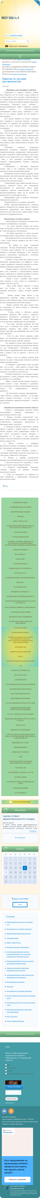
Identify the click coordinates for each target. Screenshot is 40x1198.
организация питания (20, 537)
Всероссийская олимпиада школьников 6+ (20, 607)
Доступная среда (20, 675)
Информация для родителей (20, 652)
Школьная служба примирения (20, 617)
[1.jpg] (5, 486)
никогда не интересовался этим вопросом (20, 1074)
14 (25, 868)
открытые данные (20, 628)
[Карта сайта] (6, 35)
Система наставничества (20, 670)
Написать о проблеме (17, 1179)
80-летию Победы (20, 777)
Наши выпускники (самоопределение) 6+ (20, 578)
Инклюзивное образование (20, 698)
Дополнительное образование (20, 689)
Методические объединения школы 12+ (20, 596)
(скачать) (19, 59)
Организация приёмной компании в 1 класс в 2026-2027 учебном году (20, 526)
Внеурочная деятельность (20, 694)
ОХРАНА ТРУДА (20, 725)
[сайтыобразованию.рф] (37, 3)
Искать (28, 41)
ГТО (20, 666)
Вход (20, 904)
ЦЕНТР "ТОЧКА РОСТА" (14, 943)
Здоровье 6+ (20, 582)
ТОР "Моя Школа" (20, 793)
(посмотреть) (26, 59)
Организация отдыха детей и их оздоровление (20, 622)
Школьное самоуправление (20, 730)
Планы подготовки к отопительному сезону (20, 782)
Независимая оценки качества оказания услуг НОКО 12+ (21, 602)
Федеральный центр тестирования (16, 982)
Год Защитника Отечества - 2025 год (20, 772)
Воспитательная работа (20, 632)
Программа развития (20, 788)
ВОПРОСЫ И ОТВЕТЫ (20, 532)
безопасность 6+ (20, 573)
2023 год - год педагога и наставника (20, 714)
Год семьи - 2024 (20, 768)
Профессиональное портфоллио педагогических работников (20, 762)
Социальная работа (20, 564)
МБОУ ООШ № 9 (10, 18)
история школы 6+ (20, 587)
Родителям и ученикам (20, 752)
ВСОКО (20, 656)
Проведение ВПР (20, 647)
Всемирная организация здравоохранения (18, 947)
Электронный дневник (22, 802)
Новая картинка (14, 1087)
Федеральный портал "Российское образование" (19, 929)
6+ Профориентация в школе (20, 612)
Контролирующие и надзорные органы (21, 661)
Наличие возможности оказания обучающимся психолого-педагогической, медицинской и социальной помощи (20, 639)
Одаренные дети (20, 680)
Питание (20, 516)
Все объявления (20, 837)
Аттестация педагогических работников (20, 684)
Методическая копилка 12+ (20, 592)
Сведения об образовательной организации (20, 51)
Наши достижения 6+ (20, 550)
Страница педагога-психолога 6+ (20, 568)
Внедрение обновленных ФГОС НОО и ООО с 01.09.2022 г (20, 719)
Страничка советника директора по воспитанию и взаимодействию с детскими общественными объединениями (20, 543)
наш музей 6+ (20, 559)
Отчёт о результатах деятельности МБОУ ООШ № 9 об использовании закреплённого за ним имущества (20, 736)
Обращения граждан (20, 502)
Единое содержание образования (15, 1021)
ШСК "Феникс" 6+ (20, 554)
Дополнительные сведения (20, 512)
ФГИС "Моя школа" (12, 1016)
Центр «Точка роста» (20, 521)
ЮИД (20, 756)
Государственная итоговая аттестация (20, 703)
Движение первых (20, 747)
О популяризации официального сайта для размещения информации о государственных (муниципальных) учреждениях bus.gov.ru (19, 954)
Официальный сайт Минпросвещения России (19, 933)
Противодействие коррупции (20, 507)
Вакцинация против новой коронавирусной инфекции (20, 708)
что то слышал (11, 1068)
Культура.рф (10, 986)
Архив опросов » (10, 1103)
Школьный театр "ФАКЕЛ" (20, 743)
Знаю (8, 1065)
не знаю (9, 1071)
